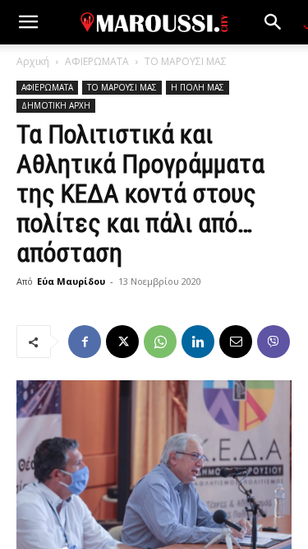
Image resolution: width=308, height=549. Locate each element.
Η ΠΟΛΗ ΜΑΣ (197, 87)
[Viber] (273, 341)
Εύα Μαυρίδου (71, 281)
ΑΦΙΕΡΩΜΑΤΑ (97, 61)
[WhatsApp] (160, 341)
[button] (28, 22)
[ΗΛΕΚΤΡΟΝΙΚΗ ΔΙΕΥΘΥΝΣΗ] (235, 341)
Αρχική (32, 61)
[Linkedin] (198, 341)
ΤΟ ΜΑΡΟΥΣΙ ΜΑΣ (186, 61)
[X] (122, 341)
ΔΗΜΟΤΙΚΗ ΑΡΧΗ (55, 105)
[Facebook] (84, 341)
